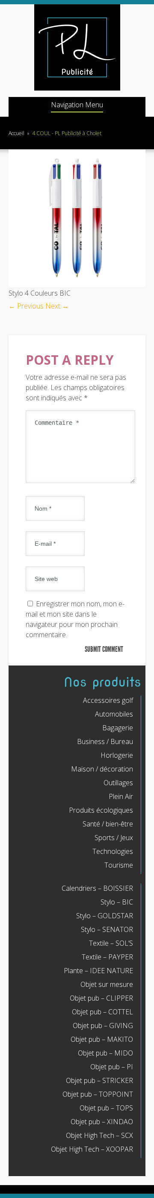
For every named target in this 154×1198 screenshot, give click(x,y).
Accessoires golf (108, 700)
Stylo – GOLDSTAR (104, 915)
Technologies (112, 851)
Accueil (16, 133)
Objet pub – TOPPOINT (97, 1094)
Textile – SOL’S (111, 943)
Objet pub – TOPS (106, 1108)
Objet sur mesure (106, 984)
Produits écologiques (101, 810)
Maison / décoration (102, 769)
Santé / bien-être (108, 824)
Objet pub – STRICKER (99, 1080)
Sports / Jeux (114, 837)
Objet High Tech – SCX (99, 1135)
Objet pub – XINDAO (102, 1121)
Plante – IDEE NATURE (98, 970)
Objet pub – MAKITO (102, 1039)
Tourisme (118, 865)
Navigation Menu (77, 105)
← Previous (26, 306)
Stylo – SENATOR (107, 929)
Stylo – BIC (117, 902)
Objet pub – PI (111, 1066)
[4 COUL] (77, 284)
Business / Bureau (105, 741)
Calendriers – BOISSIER (97, 888)
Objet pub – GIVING (103, 1025)
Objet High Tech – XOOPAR (92, 1149)
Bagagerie (117, 727)
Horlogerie (117, 755)
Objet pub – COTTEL (102, 1011)
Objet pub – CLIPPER (101, 998)
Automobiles (114, 714)
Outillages (118, 782)
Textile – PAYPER (107, 957)
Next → (57, 306)
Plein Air (121, 796)
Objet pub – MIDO (105, 1053)
